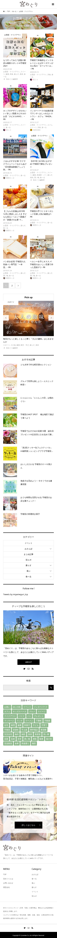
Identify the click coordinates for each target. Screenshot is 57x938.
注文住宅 (8, 734)
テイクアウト (10, 716)
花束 (13, 739)
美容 (30, 734)
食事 (17, 743)
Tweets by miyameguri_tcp (15, 594)
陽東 (41, 739)
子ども (36, 725)
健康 (19, 725)
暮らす (28, 565)
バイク (21, 716)
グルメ (32, 711)
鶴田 (34, 743)
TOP (4, 874)
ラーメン (29, 720)
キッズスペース (19, 711)
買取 (35, 739)
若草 (19, 739)
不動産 (47, 720)
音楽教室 (8, 743)
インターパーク (40, 707)
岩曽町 (16, 729)
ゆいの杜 (17, 707)
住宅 (6, 725)
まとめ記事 (28, 554)
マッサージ (9, 720)
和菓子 (27, 725)
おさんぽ (28, 548)
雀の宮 (49, 739)
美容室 (38, 734)
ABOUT (28, 662)
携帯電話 (34, 729)
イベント (28, 543)
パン (29, 716)
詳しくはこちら (28, 825)
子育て (44, 725)
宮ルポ (28, 559)
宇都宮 (7, 729)
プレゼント (39, 716)
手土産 (24, 729)
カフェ (7, 711)
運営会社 (6, 887)
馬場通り (25, 743)
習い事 (46, 734)
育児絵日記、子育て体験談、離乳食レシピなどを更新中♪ (28, 778)
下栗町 (39, 720)
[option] (28, 325)
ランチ (20, 720)
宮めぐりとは (8, 879)
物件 (17, 734)
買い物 (27, 739)
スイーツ (42, 711)
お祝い (7, 707)
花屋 (6, 739)
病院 (23, 734)
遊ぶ (28, 571)
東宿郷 (43, 729)
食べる (28, 576)
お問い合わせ (8, 883)
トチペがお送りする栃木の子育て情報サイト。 (23, 775)
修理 (13, 725)
